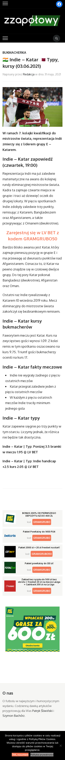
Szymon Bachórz (14, 715)
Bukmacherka (14, 52)
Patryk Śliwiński (42, 711)
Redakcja (28, 74)
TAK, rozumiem (20, 754)
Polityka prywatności (41, 754)
